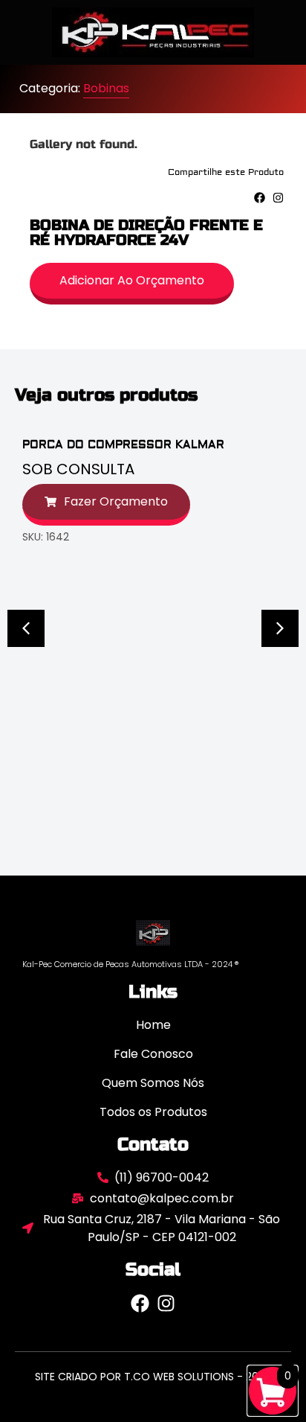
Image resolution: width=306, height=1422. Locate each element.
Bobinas (106, 88)
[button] (26, 628)
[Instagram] (278, 197)
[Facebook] (259, 197)
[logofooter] (153, 932)
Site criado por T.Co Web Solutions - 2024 (153, 1376)
